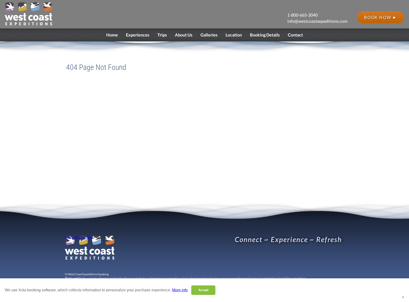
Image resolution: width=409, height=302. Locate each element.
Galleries (209, 34)
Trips (162, 34)
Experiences (137, 34)
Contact (295, 34)
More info (180, 290)
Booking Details (265, 34)
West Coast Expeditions (79, 237)
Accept (203, 290)
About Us (183, 34)
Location (234, 34)
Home (112, 34)
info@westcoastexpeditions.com (317, 21)
